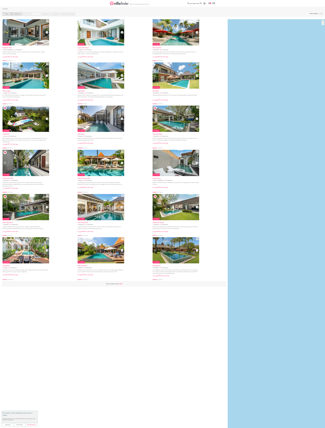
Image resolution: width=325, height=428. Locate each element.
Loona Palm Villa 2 (83, 47)
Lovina (5, 136)
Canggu (80, 49)
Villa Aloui (156, 91)
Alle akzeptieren (31, 424)
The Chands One (83, 222)
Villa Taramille (157, 47)
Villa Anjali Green (8, 222)
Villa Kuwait (81, 91)
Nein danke (20, 424)
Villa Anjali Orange (158, 222)
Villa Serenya (157, 178)
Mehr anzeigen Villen (114, 284)
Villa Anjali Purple (8, 178)
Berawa (80, 136)
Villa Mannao (157, 265)
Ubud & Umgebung (8, 49)
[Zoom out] (323, 24)
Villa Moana (6, 265)
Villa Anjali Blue (157, 134)
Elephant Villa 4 (7, 47)
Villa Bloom (6, 134)
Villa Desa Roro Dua (84, 178)
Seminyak (156, 136)
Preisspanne (55, 14)
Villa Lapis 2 (81, 134)
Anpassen (7, 424)
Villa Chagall (6, 91)
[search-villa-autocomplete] (201, 3)
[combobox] (32, 14)
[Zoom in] (323, 21)
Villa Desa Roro (82, 265)
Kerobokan (156, 49)
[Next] (47, 32)
